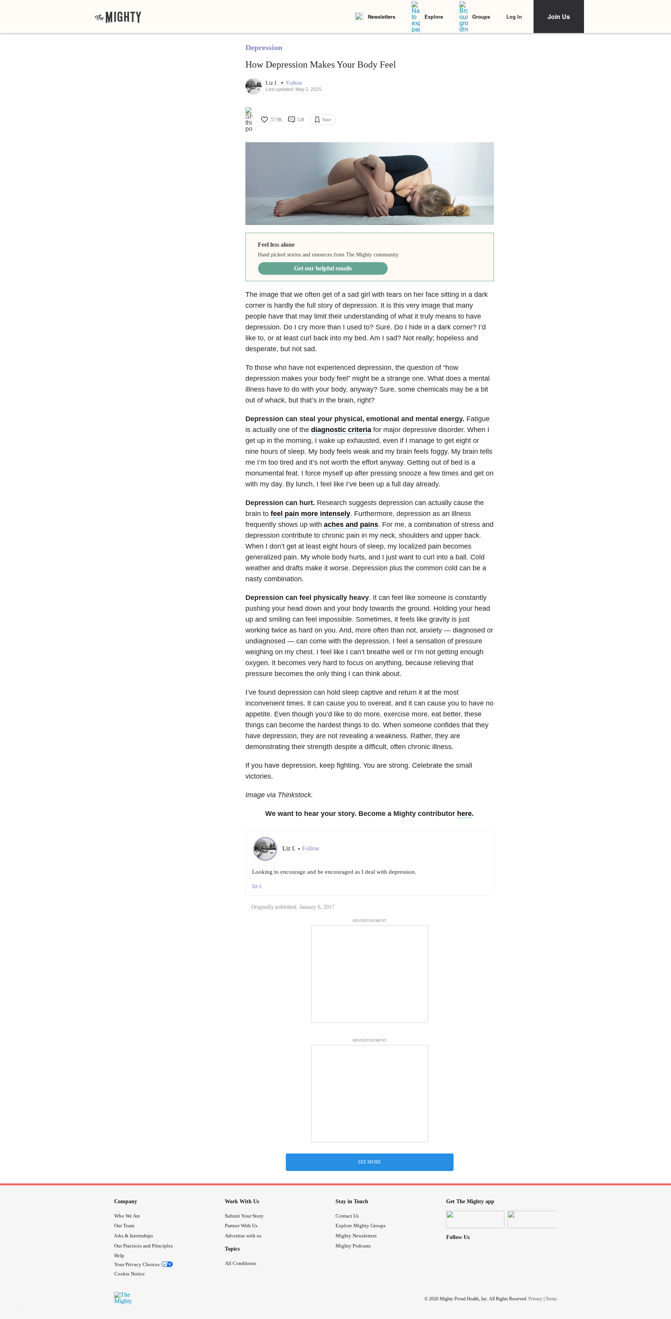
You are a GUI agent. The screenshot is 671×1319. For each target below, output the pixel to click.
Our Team (124, 1225)
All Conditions (240, 1263)
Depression (263, 47)
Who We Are (127, 1216)
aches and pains (351, 524)
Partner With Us (241, 1225)
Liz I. (273, 83)
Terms (551, 1299)
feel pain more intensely (310, 513)
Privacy (535, 1299)
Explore (433, 16)
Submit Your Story (244, 1216)
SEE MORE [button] (369, 1162)
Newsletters (381, 16)
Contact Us (347, 1216)
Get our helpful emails (323, 268)
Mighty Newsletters (356, 1236)
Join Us (559, 16)
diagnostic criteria (341, 430)
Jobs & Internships (133, 1236)
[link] (118, 16)
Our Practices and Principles (143, 1246)
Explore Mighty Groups (361, 1225)
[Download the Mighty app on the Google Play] (537, 1219)
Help (119, 1255)
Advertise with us (243, 1236)
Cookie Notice (129, 1274)
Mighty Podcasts (353, 1246)
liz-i (256, 886)
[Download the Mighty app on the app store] (475, 1219)
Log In (514, 16)
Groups (481, 16)
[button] (294, 83)
